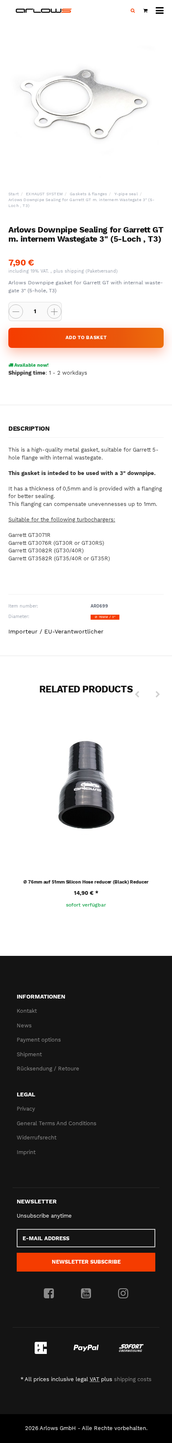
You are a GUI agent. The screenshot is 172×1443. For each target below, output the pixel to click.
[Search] (132, 10)
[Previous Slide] (137, 694)
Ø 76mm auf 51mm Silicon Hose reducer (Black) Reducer (85, 882)
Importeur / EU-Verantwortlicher (56, 631)
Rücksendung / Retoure (48, 1068)
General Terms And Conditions (56, 1123)
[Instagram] (123, 1293)
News (24, 1025)
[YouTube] (86, 1293)
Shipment (29, 1054)
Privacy (26, 1109)
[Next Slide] (158, 694)
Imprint (26, 1152)
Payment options (39, 1040)
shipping (75, 271)
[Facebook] (49, 1293)
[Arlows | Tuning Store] (44, 11)
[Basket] (145, 10)
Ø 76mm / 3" (105, 617)
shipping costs (133, 1379)
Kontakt (27, 1011)
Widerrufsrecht (36, 1137)
